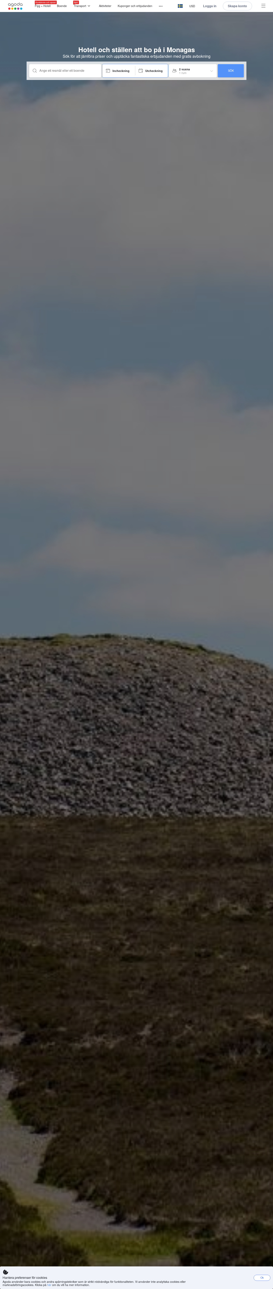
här (49, 1285)
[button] (180, 6)
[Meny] (159, 6)
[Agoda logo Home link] (15, 6)
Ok (262, 1277)
